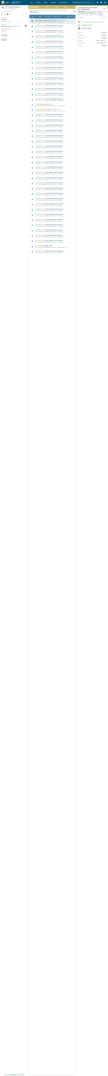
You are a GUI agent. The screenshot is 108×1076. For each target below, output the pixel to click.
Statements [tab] (70, 7)
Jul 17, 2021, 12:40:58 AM (45, 189)
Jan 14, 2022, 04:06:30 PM (45, 22)
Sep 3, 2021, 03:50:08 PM (45, 126)
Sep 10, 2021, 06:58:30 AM (45, 111)
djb (43, 104)
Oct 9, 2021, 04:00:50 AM (45, 69)
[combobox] (83, 2)
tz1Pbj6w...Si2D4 (48, 245)
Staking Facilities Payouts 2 (56, 25)
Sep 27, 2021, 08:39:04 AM (45, 79)
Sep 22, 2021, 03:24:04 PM (45, 90)
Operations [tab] (33, 7)
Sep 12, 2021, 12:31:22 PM (45, 100)
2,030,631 (101, 14)
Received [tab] (48, 16)
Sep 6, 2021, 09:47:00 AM (45, 121)
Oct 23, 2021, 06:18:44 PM (45, 42)
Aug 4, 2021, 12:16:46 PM (44, 153)
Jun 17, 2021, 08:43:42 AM (45, 242)
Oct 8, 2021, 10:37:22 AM (45, 74)
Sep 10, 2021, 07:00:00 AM (45, 105)
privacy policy (86, 9)
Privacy (23, 1074)
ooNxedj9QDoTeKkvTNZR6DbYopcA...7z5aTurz (90, 13)
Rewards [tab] (61, 7)
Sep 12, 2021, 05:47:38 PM (45, 95)
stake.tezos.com (34, 12)
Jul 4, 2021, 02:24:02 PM (44, 210)
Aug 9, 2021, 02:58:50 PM (44, 147)
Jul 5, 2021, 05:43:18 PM (44, 205)
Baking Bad (13, 1074)
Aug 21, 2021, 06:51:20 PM (45, 132)
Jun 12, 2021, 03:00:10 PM (45, 252)
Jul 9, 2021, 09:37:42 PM (44, 200)
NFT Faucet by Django (92, 22)
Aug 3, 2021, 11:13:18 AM (44, 158)
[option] (52, 21)
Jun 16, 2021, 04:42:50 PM (45, 247)
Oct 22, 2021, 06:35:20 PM (45, 53)
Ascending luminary (42, 109)
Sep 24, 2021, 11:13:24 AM (45, 84)
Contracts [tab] (52, 7)
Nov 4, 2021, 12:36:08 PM (45, 27)
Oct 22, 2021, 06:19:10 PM (45, 58)
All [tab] (33, 16)
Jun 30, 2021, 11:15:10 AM (45, 215)
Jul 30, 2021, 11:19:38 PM (44, 163)
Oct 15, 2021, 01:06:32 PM (45, 63)
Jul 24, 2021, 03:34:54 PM (45, 174)
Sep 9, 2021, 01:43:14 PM (45, 116)
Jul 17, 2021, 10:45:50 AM (45, 184)
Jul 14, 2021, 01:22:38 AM (45, 195)
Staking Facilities (11, 26)
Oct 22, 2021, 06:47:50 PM (45, 48)
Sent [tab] (40, 16)
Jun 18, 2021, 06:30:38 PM (45, 237)
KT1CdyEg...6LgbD (52, 20)
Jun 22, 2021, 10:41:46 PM (45, 231)
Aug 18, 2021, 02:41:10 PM (45, 137)
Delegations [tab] (57, 16)
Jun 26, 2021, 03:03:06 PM (45, 226)
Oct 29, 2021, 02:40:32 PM (45, 32)
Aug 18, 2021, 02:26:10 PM (45, 142)
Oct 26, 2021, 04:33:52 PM (45, 37)
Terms (18, 1074)
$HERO (38, 104)
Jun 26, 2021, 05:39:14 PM (45, 221)
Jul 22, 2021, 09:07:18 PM (45, 179)
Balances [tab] (43, 7)
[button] (16, 2)
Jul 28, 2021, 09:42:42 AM (45, 168)
